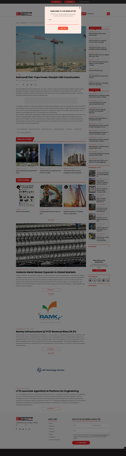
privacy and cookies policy (62, 24)
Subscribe (63, 28)
